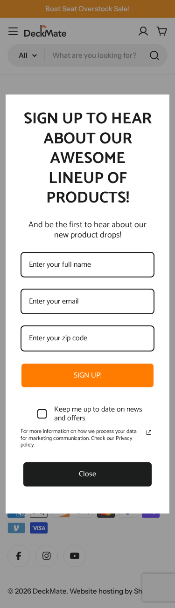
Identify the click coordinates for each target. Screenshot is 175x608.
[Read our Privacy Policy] (148, 432)
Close (87, 474)
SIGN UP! (88, 375)
